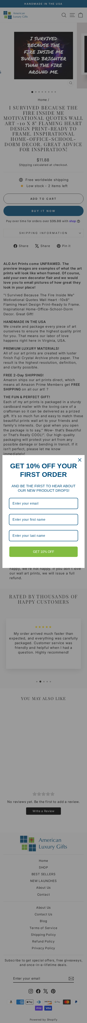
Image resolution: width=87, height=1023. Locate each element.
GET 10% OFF (43, 551)
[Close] (80, 460)
